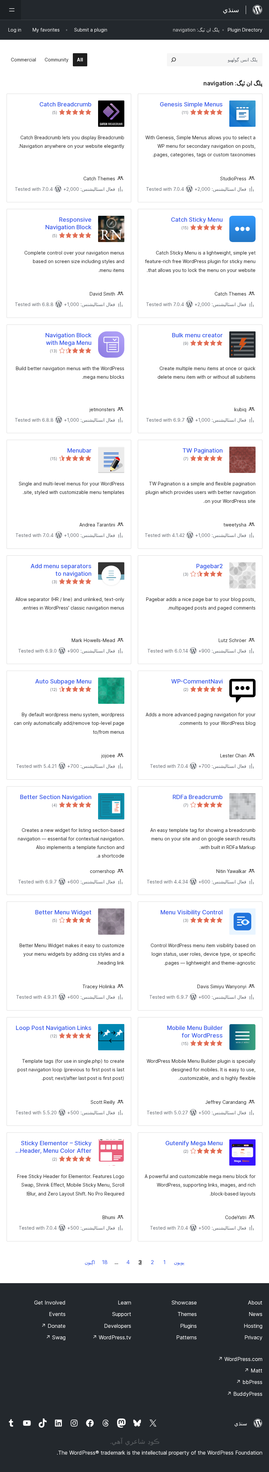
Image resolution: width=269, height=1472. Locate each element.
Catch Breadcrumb (65, 104)
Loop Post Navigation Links (54, 1027)
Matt (253, 1370)
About (255, 1302)
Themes (187, 1314)
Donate (53, 1326)
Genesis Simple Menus (191, 104)
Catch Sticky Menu (197, 219)
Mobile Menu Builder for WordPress (195, 1031)
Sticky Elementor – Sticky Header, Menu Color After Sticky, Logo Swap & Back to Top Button (56, 1147)
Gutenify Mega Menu (194, 1143)
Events (57, 1314)
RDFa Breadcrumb (198, 796)
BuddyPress (244, 1394)
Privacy (253, 1337)
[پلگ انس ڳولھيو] (173, 59)
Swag (56, 1337)
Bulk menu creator (197, 335)
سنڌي (240, 1423)
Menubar (79, 450)
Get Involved (50, 1302)
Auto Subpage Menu (63, 681)
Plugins (188, 1326)
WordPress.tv (111, 1337)
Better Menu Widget (63, 912)
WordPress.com (240, 1359)
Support (121, 1314)
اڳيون (90, 1262)
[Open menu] (10, 10)
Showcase (184, 1302)
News (255, 1314)
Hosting (253, 1326)
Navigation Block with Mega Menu (68, 339)
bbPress (249, 1382)
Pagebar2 (209, 566)
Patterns (186, 1337)
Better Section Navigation (56, 796)
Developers (117, 1326)
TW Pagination (202, 450)
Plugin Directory (245, 30)
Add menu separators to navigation (61, 570)
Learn (124, 1302)
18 (105, 1262)
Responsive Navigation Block (68, 223)
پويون (179, 1262)
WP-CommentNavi (197, 681)
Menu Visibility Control (191, 912)
